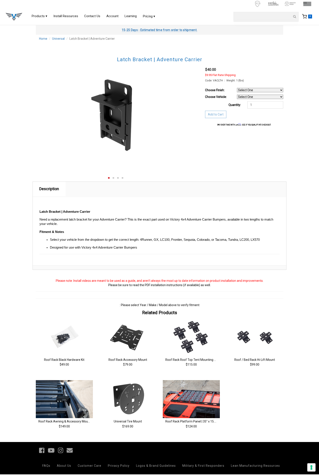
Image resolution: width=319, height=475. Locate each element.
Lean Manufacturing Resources (255, 465)
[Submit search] (294, 16)
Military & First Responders (203, 465)
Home (43, 38)
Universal (58, 38)
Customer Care (89, 465)
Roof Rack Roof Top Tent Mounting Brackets (195, 359)
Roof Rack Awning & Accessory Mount (64, 421)
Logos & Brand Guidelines (156, 465)
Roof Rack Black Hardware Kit (64, 359)
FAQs (46, 465)
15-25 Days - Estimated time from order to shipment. (159, 30)
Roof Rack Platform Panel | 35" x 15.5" (191, 421)
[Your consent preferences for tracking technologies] (311, 467)
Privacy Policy (119, 465)
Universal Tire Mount (128, 421)
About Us (64, 465)
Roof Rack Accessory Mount (128, 359)
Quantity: (235, 105)
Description (49, 188)
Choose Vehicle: (216, 97)
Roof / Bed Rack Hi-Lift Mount (254, 359)
